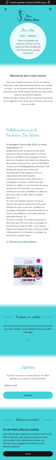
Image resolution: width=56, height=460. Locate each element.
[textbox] (28, 385)
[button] (7, 9)
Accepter (28, 454)
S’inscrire (28, 395)
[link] (28, 9)
